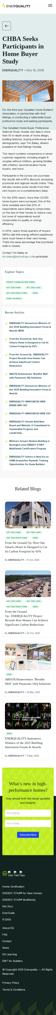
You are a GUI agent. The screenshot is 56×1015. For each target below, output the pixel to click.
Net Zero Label (34, 288)
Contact (7, 941)
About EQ (8, 928)
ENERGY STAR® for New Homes (22, 893)
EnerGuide (8, 912)
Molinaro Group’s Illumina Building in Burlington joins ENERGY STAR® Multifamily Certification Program (29, 445)
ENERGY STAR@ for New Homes (21, 282)
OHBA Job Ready (14, 298)
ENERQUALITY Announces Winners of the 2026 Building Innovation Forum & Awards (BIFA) (30, 327)
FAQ (4, 934)
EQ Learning (9, 954)
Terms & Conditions (13, 989)
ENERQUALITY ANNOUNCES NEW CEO (30, 413)
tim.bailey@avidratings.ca (17, 256)
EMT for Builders (12, 960)
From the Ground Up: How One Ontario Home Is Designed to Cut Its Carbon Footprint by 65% (29, 342)
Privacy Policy (10, 982)
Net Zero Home (14, 288)
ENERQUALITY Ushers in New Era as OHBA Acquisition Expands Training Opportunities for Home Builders (29, 460)
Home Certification (13, 886)
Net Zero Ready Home (17, 293)
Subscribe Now (28, 834)
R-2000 (6, 919)
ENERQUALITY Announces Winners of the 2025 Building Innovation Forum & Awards (30, 389)
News (35, 293)
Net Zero (7, 906)
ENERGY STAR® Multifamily (19, 899)
